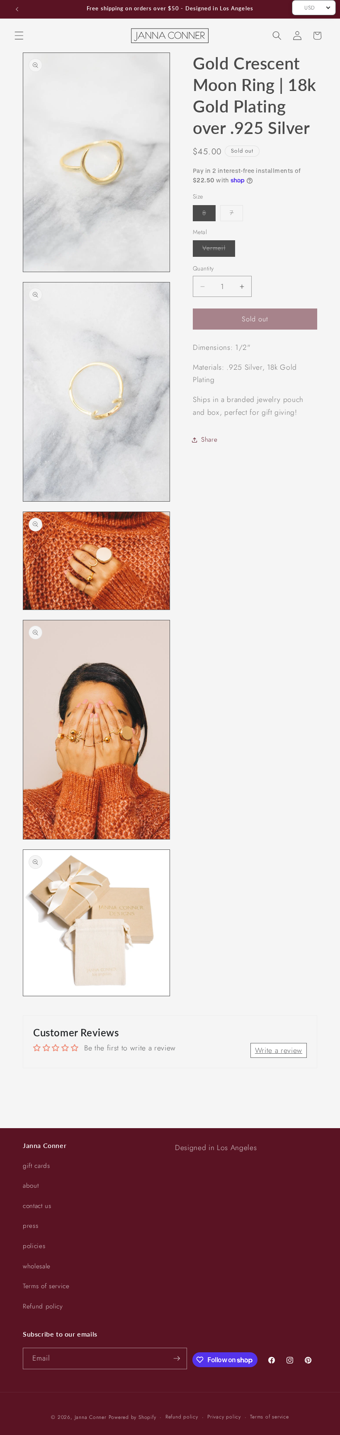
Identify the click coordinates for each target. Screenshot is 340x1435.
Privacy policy (224, 1417)
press (30, 1225)
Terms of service (46, 1286)
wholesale (37, 1266)
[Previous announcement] (17, 9)
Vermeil (218, 249)
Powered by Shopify (132, 1417)
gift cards (36, 1165)
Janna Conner (92, 1417)
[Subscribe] (177, 1358)
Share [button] (209, 439)
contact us (37, 1205)
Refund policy (43, 1306)
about (31, 1185)
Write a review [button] (278, 1050)
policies (34, 1246)
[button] (19, 35)
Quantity (203, 268)
